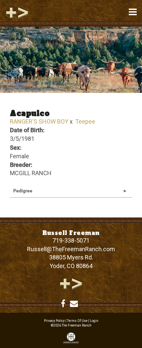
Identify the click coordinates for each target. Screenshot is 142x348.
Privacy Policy (54, 321)
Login (94, 321)
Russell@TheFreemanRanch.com (71, 249)
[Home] (71, 283)
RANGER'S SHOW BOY (39, 121)
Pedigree (22, 190)
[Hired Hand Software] (71, 338)
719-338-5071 (71, 240)
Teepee (85, 121)
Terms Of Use (77, 321)
